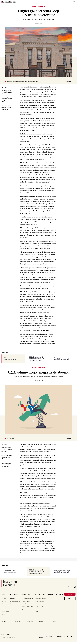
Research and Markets (38, 6)
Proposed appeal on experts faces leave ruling (6, 107)
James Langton (10, 438)
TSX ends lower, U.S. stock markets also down (7, 92)
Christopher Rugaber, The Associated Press (17, 81)
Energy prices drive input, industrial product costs (62, 358)
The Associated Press (33, 81)
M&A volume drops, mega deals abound (10, 358)
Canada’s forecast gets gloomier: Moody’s (7, 99)
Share (67, 81)
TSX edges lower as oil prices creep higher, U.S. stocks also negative (36, 358)
